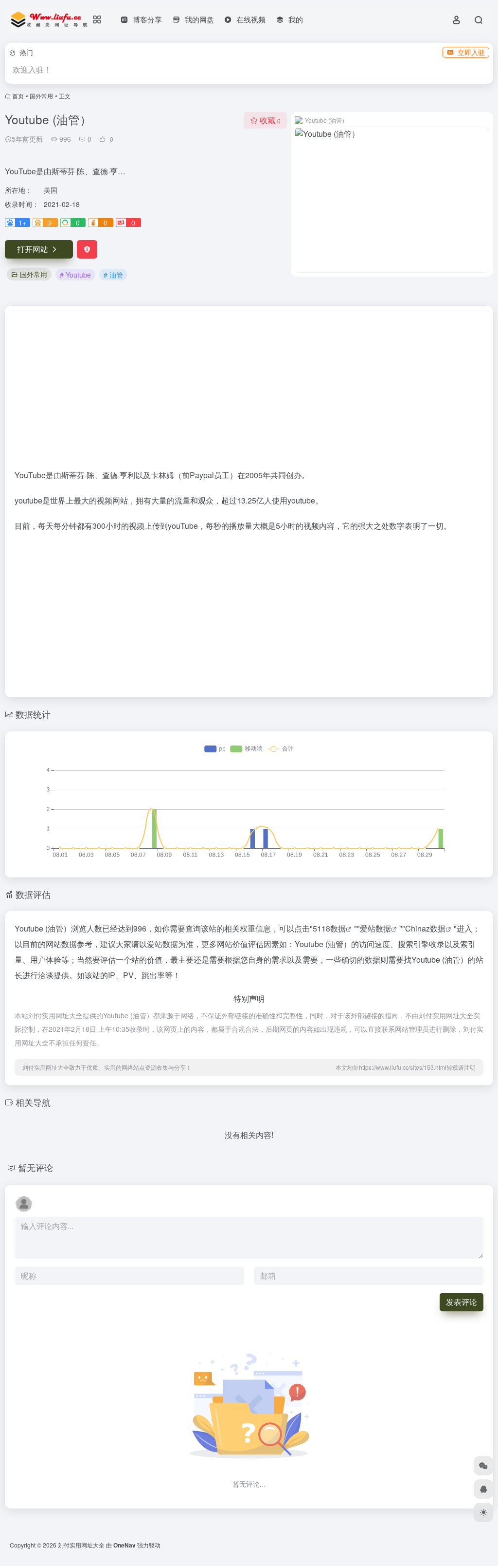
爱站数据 (375, 928)
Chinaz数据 (425, 928)
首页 (18, 96)
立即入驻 (471, 52)
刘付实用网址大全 (81, 1545)
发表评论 (461, 1301)
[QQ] (483, 1489)
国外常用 (41, 96)
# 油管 (113, 275)
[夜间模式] (483, 1512)
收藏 (270, 120)
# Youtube (75, 275)
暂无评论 (35, 1167)
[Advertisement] (249, 391)
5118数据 (329, 928)
